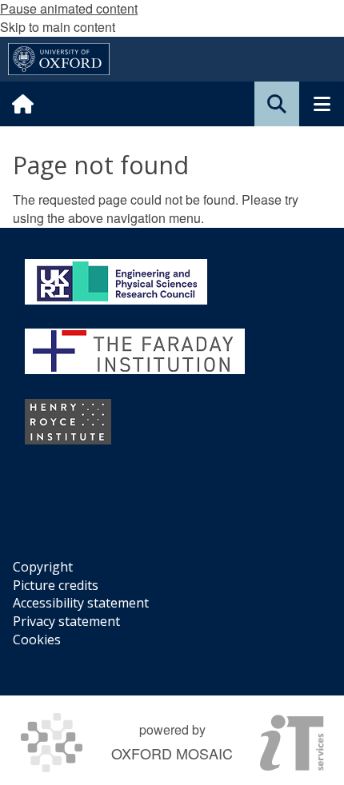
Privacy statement (66, 621)
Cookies (37, 639)
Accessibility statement (81, 603)
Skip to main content (57, 27)
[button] (276, 104)
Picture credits (55, 585)
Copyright (43, 567)
